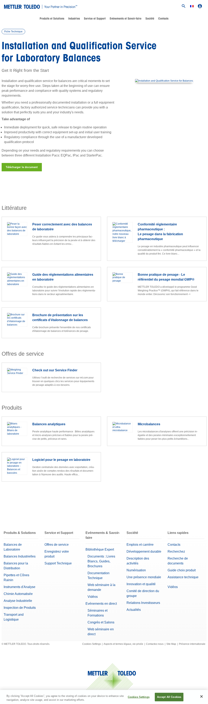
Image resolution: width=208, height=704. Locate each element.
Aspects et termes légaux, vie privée (123, 644)
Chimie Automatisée (18, 594)
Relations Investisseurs (143, 603)
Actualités (134, 609)
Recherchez (176, 551)
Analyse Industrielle (18, 600)
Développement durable (144, 551)
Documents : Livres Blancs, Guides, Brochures (101, 561)
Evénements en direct (101, 603)
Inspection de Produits (20, 607)
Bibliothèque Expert (100, 549)
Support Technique (58, 563)
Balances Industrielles (20, 556)
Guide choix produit (182, 570)
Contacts (163, 18)
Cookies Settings (91, 644)
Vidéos (93, 596)
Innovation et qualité (141, 584)
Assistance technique (183, 577)
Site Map (171, 644)
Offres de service (56, 544)
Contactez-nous (155, 644)
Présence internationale (192, 644)
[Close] (201, 696)
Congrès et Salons (101, 622)
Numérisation (136, 570)
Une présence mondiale (144, 577)
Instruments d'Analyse (19, 587)
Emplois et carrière (140, 544)
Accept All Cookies (169, 697)
